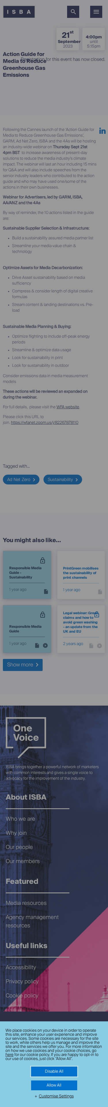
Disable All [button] (54, 1072)
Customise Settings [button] (56, 1096)
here (9, 1055)
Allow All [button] (54, 1085)
